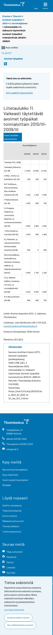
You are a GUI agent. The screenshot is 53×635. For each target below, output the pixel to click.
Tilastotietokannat (11, 510)
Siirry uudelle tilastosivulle (19, 92)
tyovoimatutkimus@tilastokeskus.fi (20, 326)
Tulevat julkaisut (10, 526)
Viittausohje (14, 346)
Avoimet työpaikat (12, 19)
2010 (4, 23)
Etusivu (6, 16)
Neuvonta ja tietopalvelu (15, 469)
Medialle (6, 485)
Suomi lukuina (9, 515)
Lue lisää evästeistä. (14, 609)
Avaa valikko (12, 47)
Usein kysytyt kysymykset (15, 479)
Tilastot (17, 16)
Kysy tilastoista (10, 474)
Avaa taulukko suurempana (11, 137)
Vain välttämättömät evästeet (20, 625)
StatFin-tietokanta (11, 505)
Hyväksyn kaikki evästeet (18, 617)
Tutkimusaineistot (11, 531)
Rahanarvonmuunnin (13, 521)
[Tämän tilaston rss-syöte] (5, 64)
